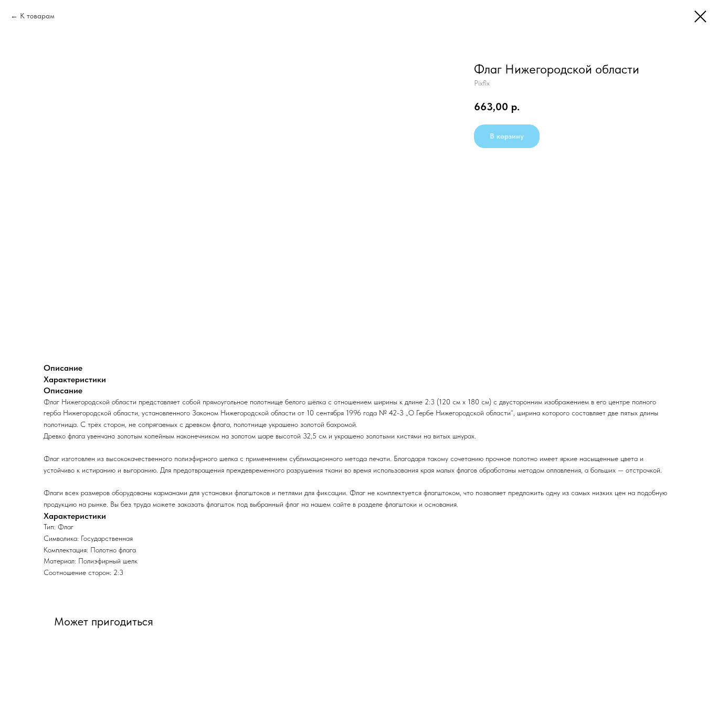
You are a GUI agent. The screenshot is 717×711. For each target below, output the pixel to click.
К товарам (37, 16)
